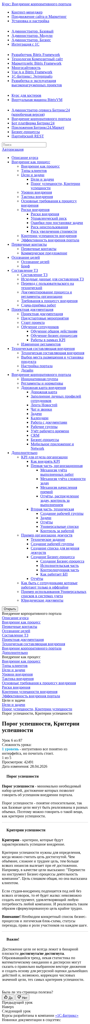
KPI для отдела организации (44, 457)
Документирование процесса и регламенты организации (46, 294)
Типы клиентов (34, 171)
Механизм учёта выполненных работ (57, 472)
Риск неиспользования (49, 227)
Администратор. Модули (32, 36)
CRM (35, 435)
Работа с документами (49, 422)
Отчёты (46, 522)
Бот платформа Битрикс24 (33, 123)
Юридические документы (42, 600)
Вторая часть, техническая (52, 509)
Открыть (10, 609)
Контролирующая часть (59, 570)
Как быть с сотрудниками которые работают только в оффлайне (49, 585)
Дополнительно (24, 453)
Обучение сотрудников (40, 327)
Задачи (36, 414)
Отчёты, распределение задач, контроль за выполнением (59, 500)
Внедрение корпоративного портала (41, 119)
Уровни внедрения (36, 192)
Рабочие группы (44, 427)
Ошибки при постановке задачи (57, 223)
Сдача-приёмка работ (38, 305)
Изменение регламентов (41, 344)
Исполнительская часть (59, 565)
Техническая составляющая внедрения (43, 348)
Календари (39, 418)
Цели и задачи (32, 175)
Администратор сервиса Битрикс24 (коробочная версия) (41, 112)
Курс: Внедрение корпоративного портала (36, 4)
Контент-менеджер (27, 12)
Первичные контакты (29, 244)
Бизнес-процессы (26, 132)
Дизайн (27, 370)
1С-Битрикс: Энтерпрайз (32, 76)
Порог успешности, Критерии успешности (37, 709)
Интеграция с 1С (25, 44)
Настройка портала (37, 366)
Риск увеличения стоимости (54, 231)
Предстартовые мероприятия (45, 318)
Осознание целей (26, 257)
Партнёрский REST (28, 136)
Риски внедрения (35, 210)
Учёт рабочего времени (50, 431)
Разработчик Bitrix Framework (36, 55)
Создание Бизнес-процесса (53, 557)
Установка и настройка (30, 21)
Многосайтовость (26, 68)
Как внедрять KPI (45, 461)
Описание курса (25, 158)
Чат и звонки (41, 409)
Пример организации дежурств (46, 535)
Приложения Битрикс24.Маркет (38, 127)
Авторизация (13, 149)
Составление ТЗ (25, 270)
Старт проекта (33, 322)
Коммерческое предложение (44, 253)
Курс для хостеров (26, 95)
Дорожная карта (44, 392)
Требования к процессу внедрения (49, 301)
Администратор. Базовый (33, 31)
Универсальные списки (59, 526)
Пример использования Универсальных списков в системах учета (53, 594)
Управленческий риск (49, 218)
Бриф (25, 266)
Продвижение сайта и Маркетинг (39, 16)
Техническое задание (48, 539)
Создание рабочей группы (62, 513)
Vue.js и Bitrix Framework (32, 72)
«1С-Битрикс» (66, 1015)
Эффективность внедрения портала (50, 240)
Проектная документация (32, 309)
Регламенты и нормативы (42, 383)
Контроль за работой (57, 531)
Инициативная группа (39, 379)
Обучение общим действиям (54, 331)
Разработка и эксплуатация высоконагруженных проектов (37, 83)
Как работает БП (54, 574)
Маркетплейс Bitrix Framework (36, 63)
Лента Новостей (44, 405)
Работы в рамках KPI (48, 340)
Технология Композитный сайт (37, 59)
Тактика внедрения (37, 197)
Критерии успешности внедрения (49, 236)
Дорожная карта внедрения (43, 388)
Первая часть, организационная (57, 466)
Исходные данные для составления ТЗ (52, 279)
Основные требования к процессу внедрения (39, 683)
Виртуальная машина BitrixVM (37, 100)
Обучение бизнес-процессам (54, 335)
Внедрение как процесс (31, 162)
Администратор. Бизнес (31, 40)
